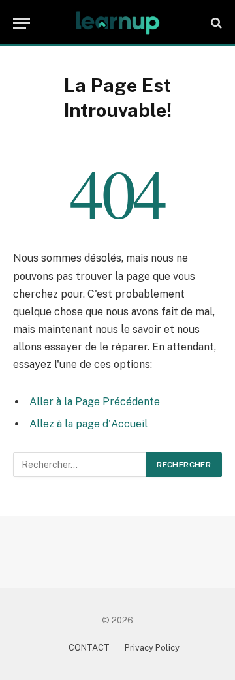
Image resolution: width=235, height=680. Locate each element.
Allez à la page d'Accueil (88, 424)
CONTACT (89, 648)
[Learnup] (117, 23)
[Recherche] (215, 23)
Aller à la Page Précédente (94, 401)
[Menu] (21, 23)
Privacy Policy (152, 648)
